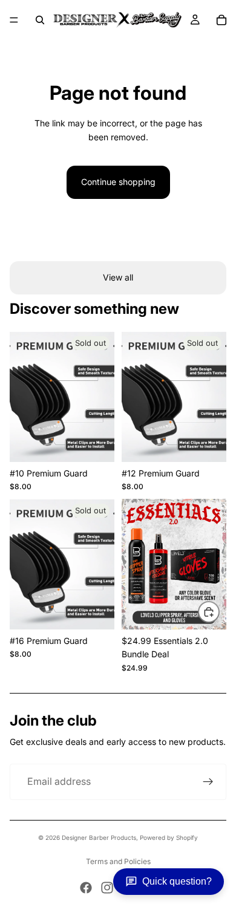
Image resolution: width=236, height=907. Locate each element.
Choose (219, 611)
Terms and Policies (118, 861)
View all (118, 277)
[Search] (40, 20)
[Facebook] (86, 887)
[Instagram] (107, 887)
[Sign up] (208, 782)
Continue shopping (118, 182)
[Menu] (14, 20)
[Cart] (221, 20)
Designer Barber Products (99, 837)
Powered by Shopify (169, 837)
